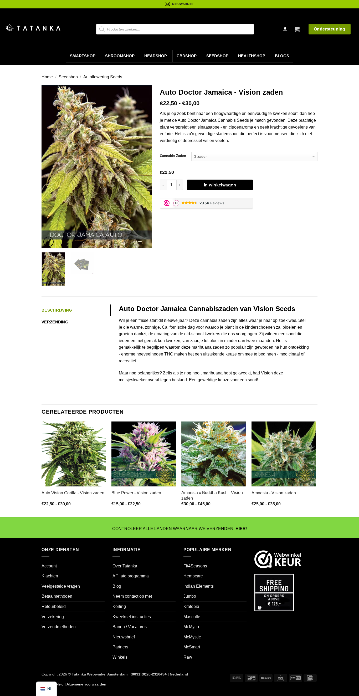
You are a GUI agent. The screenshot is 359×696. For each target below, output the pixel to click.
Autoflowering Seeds (102, 77)
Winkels (119, 657)
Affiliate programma (130, 576)
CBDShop (187, 56)
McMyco (191, 626)
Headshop (155, 56)
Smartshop (82, 56)
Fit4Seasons (195, 566)
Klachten (50, 576)
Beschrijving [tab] (57, 310)
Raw (187, 657)
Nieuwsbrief (123, 637)
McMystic (192, 637)
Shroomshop (120, 56)
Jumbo (189, 596)
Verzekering (53, 616)
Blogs (282, 56)
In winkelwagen (220, 185)
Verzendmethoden (59, 626)
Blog (116, 586)
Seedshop (217, 56)
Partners (120, 647)
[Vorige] (50, 166)
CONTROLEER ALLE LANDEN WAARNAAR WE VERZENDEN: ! (179, 528)
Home (47, 77)
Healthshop (251, 56)
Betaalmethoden (57, 596)
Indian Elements (198, 586)
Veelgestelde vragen (61, 586)
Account (49, 566)
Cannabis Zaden (173, 156)
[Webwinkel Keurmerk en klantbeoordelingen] (277, 559)
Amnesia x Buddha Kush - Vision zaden (212, 495)
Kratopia (191, 606)
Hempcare (193, 576)
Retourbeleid (54, 606)
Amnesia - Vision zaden (274, 493)
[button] (297, 29)
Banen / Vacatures (129, 626)
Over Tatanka (124, 566)
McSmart (191, 647)
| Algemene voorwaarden (85, 684)
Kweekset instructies (131, 616)
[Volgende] (143, 166)
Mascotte (191, 616)
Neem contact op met (132, 596)
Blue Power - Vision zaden (136, 493)
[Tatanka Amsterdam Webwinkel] (33, 28)
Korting (119, 606)
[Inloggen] (285, 29)
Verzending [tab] (55, 322)
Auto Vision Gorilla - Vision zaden (73, 493)
